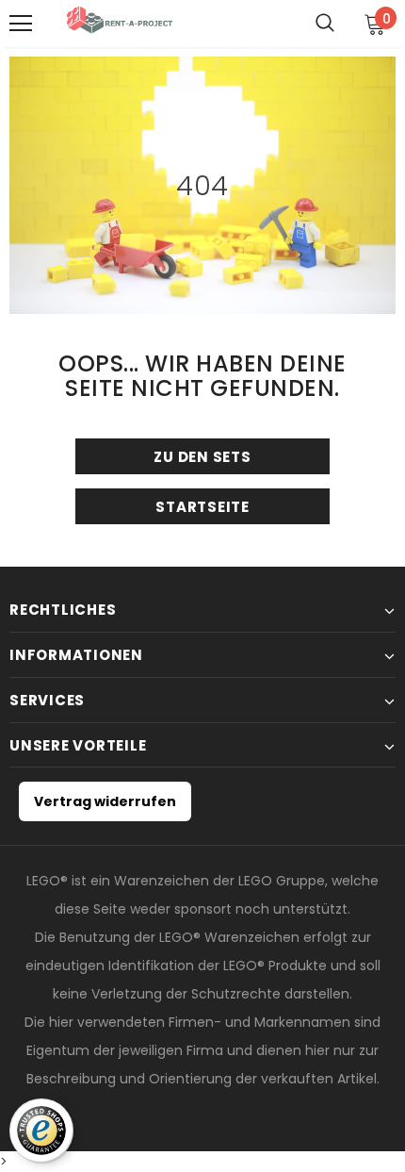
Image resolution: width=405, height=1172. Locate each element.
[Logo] (122, 23)
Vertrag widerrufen (105, 801)
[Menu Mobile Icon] (20, 23)
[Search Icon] (325, 23)
